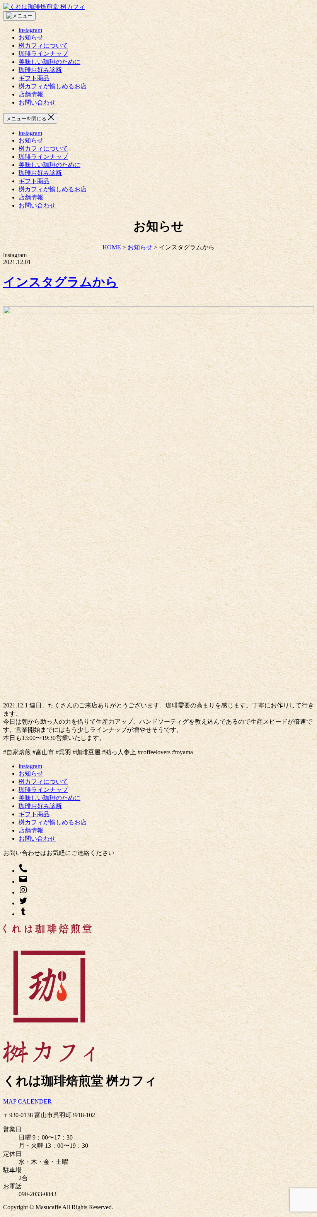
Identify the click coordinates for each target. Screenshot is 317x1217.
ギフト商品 (34, 78)
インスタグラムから (60, 282)
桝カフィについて (43, 45)
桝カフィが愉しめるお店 (53, 86)
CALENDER (35, 1101)
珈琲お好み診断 (40, 70)
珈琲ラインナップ (43, 53)
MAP (9, 1101)
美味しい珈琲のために (49, 61)
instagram (30, 30)
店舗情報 (31, 94)
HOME (111, 247)
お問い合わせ (37, 102)
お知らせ (31, 37)
